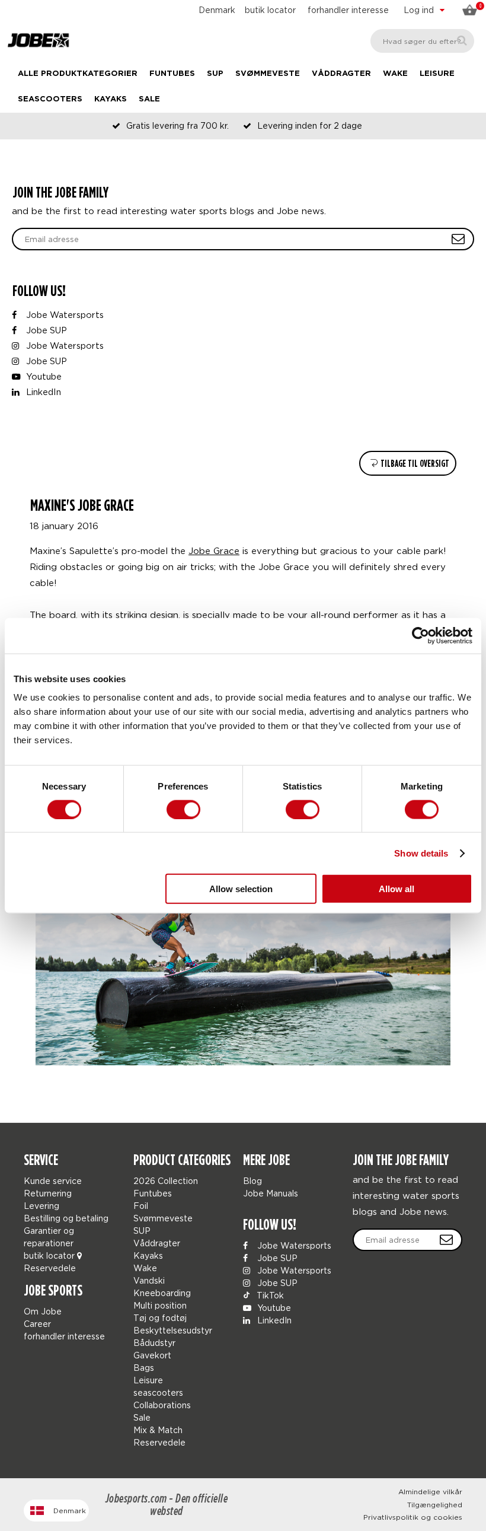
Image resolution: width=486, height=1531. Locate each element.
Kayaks (110, 99)
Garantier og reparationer (49, 1236)
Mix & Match (158, 1429)
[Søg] (462, 40)
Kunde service (53, 1180)
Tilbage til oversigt (414, 463)
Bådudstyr (154, 1342)
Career (37, 1323)
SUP (215, 74)
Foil (140, 1205)
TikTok (269, 1295)
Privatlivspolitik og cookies (412, 1517)
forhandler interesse (348, 9)
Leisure (437, 74)
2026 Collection (165, 1180)
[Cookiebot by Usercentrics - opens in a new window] (420, 635)
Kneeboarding (162, 1292)
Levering (41, 1205)
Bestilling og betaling (66, 1218)
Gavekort (152, 1355)
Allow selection (241, 889)
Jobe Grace (213, 550)
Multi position (160, 1305)
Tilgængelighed (434, 1504)
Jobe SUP (45, 330)
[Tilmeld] (458, 239)
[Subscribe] (446, 1239)
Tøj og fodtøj (160, 1317)
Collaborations (162, 1405)
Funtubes (172, 74)
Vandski (149, 1280)
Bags (143, 1367)
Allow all (396, 889)
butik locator (270, 9)
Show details (421, 853)
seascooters (50, 99)
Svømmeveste (267, 74)
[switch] (183, 809)
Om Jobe (43, 1311)
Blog (252, 1180)
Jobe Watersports (64, 314)
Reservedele (50, 1267)
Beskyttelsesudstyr (172, 1330)
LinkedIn (42, 391)
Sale (149, 99)
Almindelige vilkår (430, 1491)
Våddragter (341, 74)
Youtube (43, 376)
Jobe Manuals (270, 1193)
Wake (395, 74)
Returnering (48, 1193)
